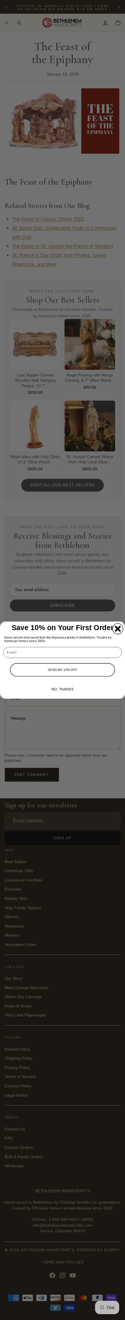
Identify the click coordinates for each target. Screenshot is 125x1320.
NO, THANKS (62, 689)
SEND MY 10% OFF (62, 669)
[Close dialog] (117, 628)
